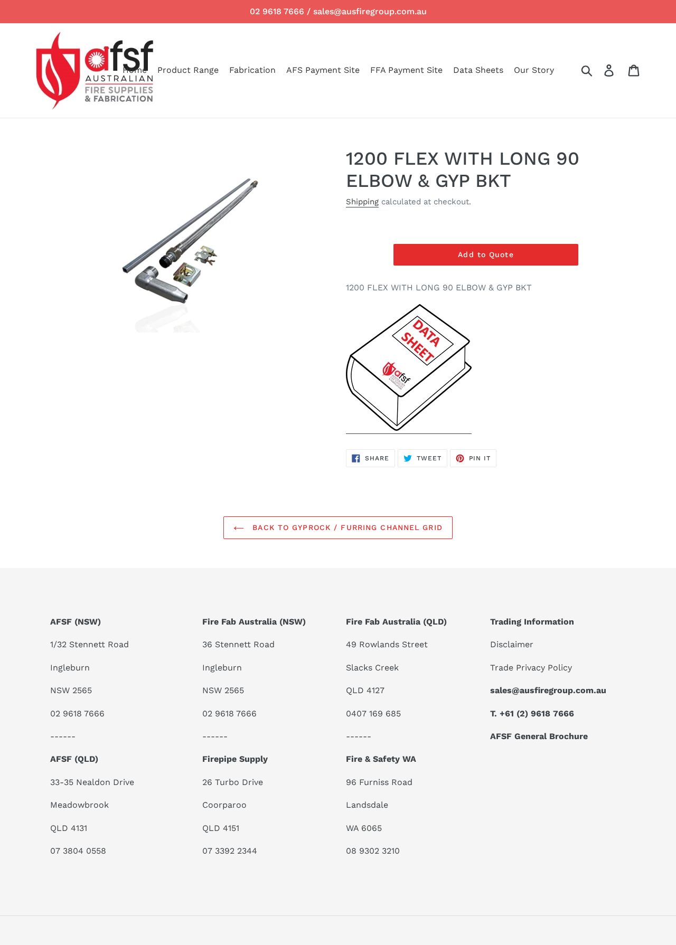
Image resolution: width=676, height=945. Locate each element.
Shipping (362, 201)
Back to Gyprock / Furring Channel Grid (346, 527)
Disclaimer (511, 644)
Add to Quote (485, 254)
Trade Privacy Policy (531, 668)
